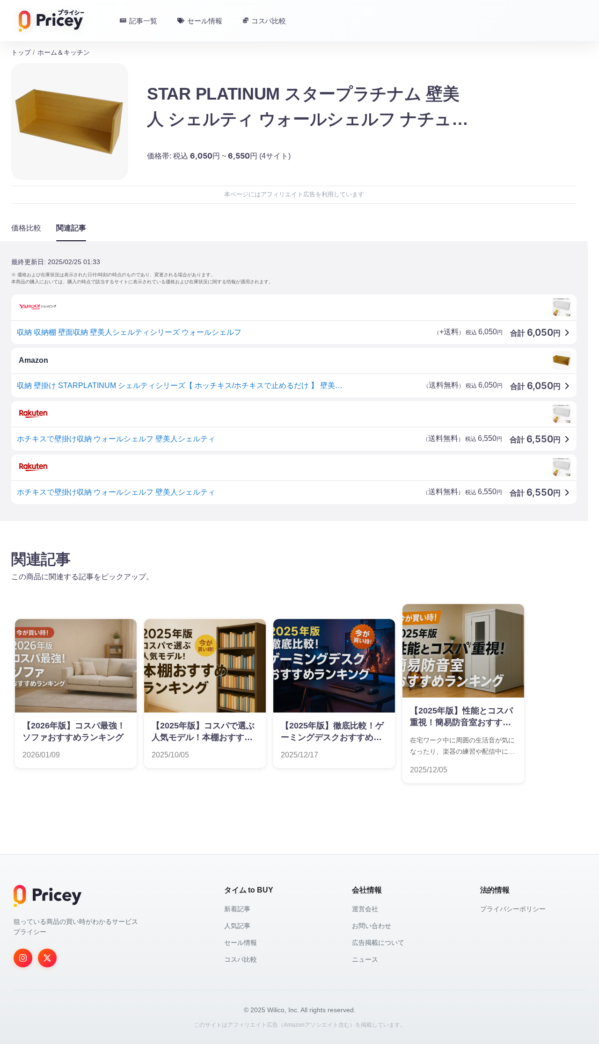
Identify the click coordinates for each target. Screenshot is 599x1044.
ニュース (365, 959)
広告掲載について (378, 942)
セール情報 (240, 942)
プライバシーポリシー (513, 909)
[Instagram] (23, 958)
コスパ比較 (240, 959)
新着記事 (237, 909)
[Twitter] (47, 958)
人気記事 (237, 925)
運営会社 (365, 909)
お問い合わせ (371, 925)
